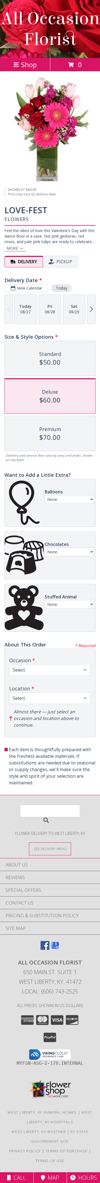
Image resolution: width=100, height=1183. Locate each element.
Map (52, 1177)
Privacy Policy (25, 1150)
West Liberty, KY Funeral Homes (42, 1112)
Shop (29, 64)
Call (18, 1177)
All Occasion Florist (50, 29)
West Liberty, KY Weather (38, 1131)
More (12, 248)
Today (61, 288)
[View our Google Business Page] (55, 948)
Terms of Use (50, 1160)
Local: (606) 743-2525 (50, 991)
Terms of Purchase (67, 1150)
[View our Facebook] (45, 948)
